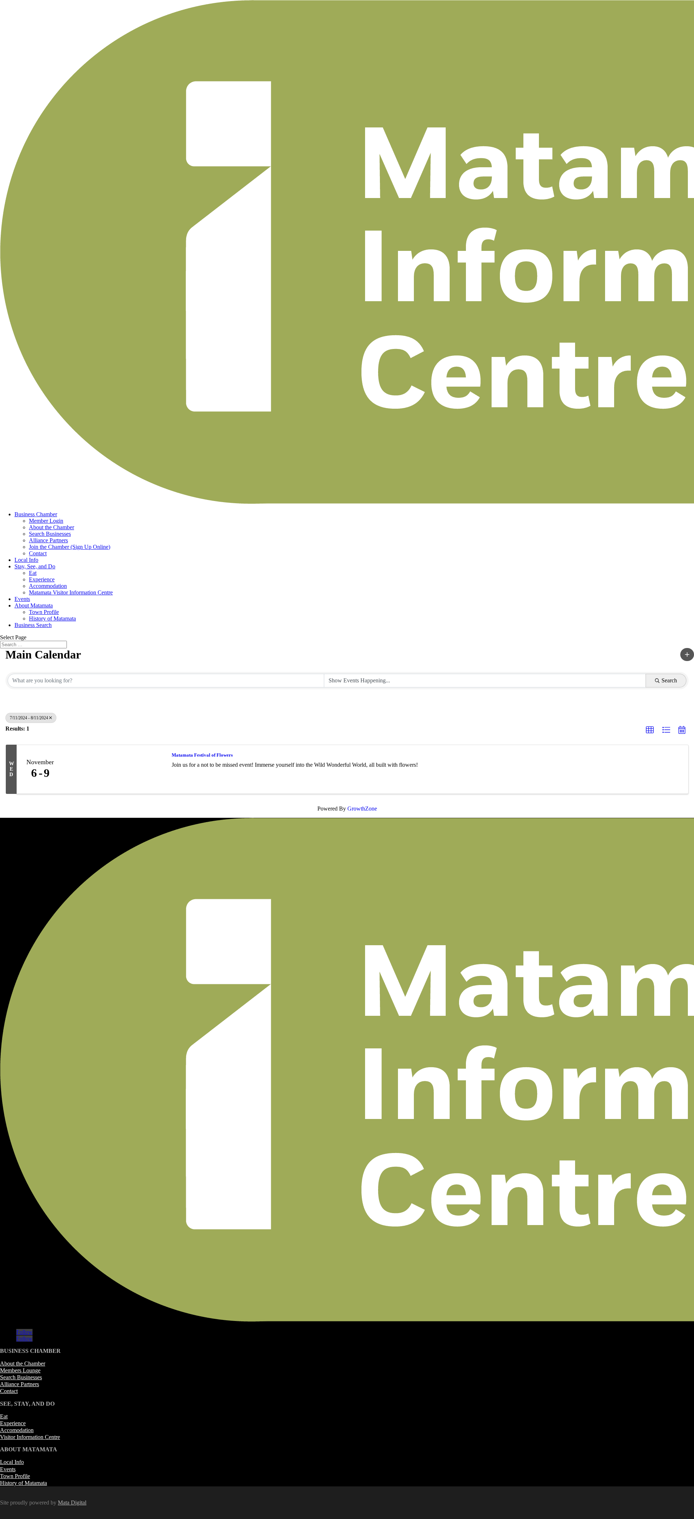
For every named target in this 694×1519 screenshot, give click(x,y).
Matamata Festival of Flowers (202, 755)
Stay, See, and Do (34, 566)
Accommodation (48, 586)
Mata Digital (72, 1502)
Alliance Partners (48, 540)
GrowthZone (362, 808)
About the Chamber (51, 527)
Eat (33, 573)
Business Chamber (35, 514)
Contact (38, 553)
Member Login (46, 521)
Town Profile (44, 612)
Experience (42, 579)
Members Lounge (20, 1370)
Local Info (26, 560)
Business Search (33, 625)
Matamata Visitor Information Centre (71, 592)
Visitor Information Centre (30, 1437)
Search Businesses (50, 534)
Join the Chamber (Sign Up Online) (69, 547)
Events (22, 599)
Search (669, 680)
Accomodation (17, 1430)
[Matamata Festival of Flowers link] (114, 769)
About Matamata (33, 605)
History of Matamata (52, 618)
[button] (687, 654)
